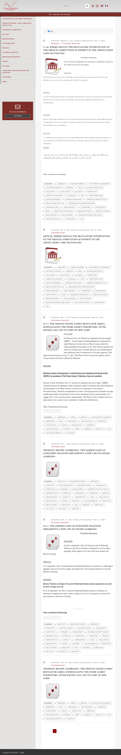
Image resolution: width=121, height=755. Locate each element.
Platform (66, 429)
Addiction (61, 481)
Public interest (51, 505)
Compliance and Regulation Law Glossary (15, 71)
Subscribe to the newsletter (61, 14)
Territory (75, 509)
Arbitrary (69, 188)
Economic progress (53, 199)
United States (70, 219)
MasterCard (85, 207)
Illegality (66, 497)
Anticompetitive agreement (99, 184)
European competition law (96, 199)
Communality (101, 485)
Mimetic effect (51, 295)
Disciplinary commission (101, 417)
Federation (80, 493)
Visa (81, 219)
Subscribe (18, 116)
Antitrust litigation (53, 188)
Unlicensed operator (53, 433)
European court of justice (98, 489)
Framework (93, 493)
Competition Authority (54, 195)
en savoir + (48, 184)
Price (47, 211)
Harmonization (51, 497)
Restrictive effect (103, 211)
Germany (106, 493)
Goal (61, 421)
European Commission (73, 199)
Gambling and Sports (52, 411)
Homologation (86, 421)
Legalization (104, 497)
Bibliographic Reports (11, 57)
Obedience (90, 425)
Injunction (101, 421)
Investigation (51, 425)
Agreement (62, 184)
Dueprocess (50, 421)
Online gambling (52, 429)
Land (92, 497)
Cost (82, 195)
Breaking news (8, 39)
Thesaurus (6, 77)
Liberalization (51, 501)
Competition (92, 191)
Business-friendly (84, 485)
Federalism (67, 493)
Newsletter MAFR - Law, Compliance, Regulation (17, 24)
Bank (80, 188)
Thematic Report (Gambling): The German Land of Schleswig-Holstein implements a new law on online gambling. (76, 453)
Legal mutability (70, 207)
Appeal (73, 417)
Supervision (99, 505)
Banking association (95, 188)
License (64, 425)
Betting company (66, 485)
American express (77, 184)
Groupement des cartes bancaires (81, 203)
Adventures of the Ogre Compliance (17, 19)
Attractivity (50, 485)
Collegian (78, 191)
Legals (22, 752)
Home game (72, 421)
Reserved (87, 429)
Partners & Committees (11, 30)
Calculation (50, 191)
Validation (70, 433)
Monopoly (76, 501)
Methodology (100, 207)
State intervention (53, 219)
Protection (106, 501)
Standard (86, 505)
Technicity (63, 509)
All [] (51, 31)
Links (4, 81)
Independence (80, 497)
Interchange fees (52, 207)
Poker (77, 429)
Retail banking (51, 215)
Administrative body (78, 481)
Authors (5, 66)
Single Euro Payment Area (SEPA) (90, 215)
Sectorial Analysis (10, 52)
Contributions (8, 43)
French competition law (55, 203)
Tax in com (50, 509)
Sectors (5, 34)
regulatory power (84, 211)
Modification (77, 425)
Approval (84, 417)
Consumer (72, 195)
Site (109, 429)
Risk (76, 505)
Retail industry (67, 215)
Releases (5, 48)
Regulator (66, 505)
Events (5, 61)
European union (52, 493)
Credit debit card (95, 195)
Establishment (78, 489)
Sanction (99, 429)
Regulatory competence (63, 211)
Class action (65, 191)
